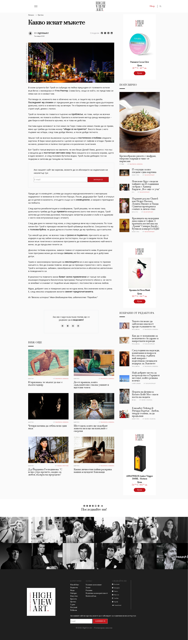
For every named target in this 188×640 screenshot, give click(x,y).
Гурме (121, 164)
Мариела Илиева (62, 378)
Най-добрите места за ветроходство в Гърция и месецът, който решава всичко (145, 376)
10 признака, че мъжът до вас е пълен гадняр (45, 383)
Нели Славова (147, 400)
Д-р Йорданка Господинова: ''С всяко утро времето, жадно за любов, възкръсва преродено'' (45, 472)
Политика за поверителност (97, 593)
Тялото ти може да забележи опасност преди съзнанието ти (143, 324)
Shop (152, 6)
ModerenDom (91, 596)
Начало (31, 15)
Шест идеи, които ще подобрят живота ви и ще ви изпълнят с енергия (91, 428)
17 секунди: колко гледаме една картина (144, 171)
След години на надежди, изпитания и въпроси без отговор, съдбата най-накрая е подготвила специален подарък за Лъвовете (145, 357)
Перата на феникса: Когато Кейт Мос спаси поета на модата (145, 394)
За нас (88, 588)
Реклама (89, 590)
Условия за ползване (94, 585)
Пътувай (73, 607)
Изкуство (135, 175)
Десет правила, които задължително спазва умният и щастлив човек (91, 385)
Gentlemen (136, 383)
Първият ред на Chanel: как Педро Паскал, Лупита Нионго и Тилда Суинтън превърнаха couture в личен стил (145, 204)
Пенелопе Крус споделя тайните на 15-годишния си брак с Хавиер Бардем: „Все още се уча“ (146, 185)
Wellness (136, 329)
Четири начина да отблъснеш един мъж (47, 427)
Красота (135, 212)
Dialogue (73, 593)
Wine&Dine (74, 585)
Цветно (41, 15)
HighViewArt (43, 33)
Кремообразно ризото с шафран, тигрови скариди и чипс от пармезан (137, 159)
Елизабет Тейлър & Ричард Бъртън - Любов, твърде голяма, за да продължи (145, 412)
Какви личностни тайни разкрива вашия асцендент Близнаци (93, 471)
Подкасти (74, 588)
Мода (134, 400)
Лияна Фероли (63, 466)
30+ (133, 192)
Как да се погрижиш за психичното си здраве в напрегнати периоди (145, 338)
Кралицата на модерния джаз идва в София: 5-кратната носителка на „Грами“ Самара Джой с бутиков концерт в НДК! (145, 223)
